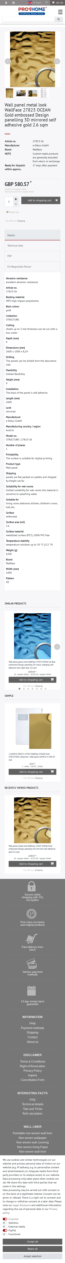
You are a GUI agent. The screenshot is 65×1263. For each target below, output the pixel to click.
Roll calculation (32, 1113)
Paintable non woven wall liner (32, 1133)
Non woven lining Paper (32, 1147)
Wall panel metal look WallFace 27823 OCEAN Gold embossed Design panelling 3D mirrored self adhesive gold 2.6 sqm (32, 849)
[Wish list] (46, 3)
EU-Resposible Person (19, 266)
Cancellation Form (32, 1079)
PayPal (12, 1230)
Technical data (15, 245)
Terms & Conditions (32, 1061)
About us (32, 1041)
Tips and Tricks (32, 1108)
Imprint (32, 1075)
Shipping (21, 221)
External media (16, 1226)
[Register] (14, 3)
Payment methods (32, 1028)
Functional (14, 1234)
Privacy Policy (32, 1070)
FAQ (32, 1099)
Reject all (33, 1248)
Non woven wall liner (32, 1151)
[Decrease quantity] (15, 204)
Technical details (32, 1104)
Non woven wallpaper (33, 1137)
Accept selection (33, 1256)
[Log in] (6, 3)
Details (11, 235)
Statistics (13, 1222)
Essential (13, 1219)
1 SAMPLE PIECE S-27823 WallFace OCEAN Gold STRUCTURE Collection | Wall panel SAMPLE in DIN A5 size (32, 757)
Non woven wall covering (32, 1142)
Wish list (14, 212)
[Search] (58, 19)
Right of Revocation (32, 1066)
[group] (33, 728)
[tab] (32, 235)
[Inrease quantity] (15, 199)
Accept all (32, 1241)
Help (32, 1023)
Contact (33, 1037)
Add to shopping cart (39, 200)
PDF (9, 256)
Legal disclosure (22, 1205)
